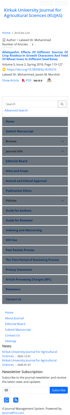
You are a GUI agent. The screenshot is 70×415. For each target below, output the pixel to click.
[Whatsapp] (6, 401)
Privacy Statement (19, 270)
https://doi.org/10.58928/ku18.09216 (31, 69)
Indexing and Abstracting (24, 230)
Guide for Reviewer (19, 220)
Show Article (10, 80)
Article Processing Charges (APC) (28, 279)
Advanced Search (16, 110)
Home (6, 33)
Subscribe (59, 390)
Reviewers (13, 289)
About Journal (14, 318)
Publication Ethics (19, 191)
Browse (11, 141)
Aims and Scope (17, 171)
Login (47, 3)
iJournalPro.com (13, 413)
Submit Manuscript (19, 131)
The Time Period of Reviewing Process (32, 260)
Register (60, 3)
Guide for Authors (18, 210)
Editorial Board (16, 161)
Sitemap (10, 341)
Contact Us (13, 299)
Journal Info (14, 151)
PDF (33, 80)
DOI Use (11, 240)
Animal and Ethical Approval (26, 181)
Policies (11, 200)
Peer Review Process (20, 250)
